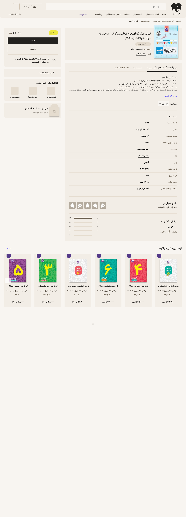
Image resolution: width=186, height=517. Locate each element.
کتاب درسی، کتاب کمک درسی (163, 21)
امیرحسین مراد (137, 49)
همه (8, 248)
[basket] (16, 6)
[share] (90, 54)
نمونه (33, 49)
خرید (33, 41)
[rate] (103, 205)
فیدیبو (178, 21)
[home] (176, 9)
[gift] (83, 54)
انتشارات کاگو (141, 53)
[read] (15, 91)
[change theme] (7, 6)
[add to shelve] (51, 91)
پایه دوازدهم (133, 21)
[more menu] (70, 54)
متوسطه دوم (145, 21)
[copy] (10, 60)
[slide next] (8, 280)
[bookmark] (77, 54)
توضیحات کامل (171, 96)
